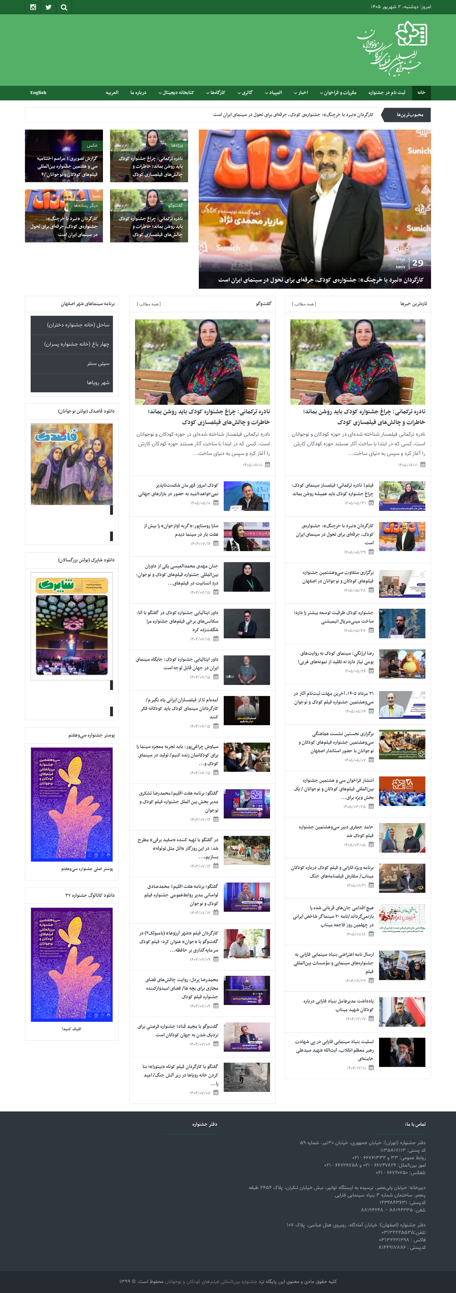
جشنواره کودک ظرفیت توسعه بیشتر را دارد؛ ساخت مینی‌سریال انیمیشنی (334, 617)
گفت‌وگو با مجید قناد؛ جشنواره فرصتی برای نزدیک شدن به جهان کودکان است (178, 1030)
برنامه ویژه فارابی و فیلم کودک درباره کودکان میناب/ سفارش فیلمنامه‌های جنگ (332, 872)
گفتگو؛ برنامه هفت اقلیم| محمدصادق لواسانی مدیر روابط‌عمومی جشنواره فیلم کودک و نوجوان (181, 895)
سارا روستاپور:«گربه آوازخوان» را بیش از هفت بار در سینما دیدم (181, 530)
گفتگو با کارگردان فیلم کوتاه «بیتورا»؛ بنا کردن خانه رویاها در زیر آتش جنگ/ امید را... (180, 1075)
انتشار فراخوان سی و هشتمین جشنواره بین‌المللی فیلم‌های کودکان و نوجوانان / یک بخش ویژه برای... (334, 789)
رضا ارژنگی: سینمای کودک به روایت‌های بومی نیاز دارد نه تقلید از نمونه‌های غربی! (336, 657)
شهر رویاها (98, 383)
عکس (92, 145)
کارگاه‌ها (218, 93)
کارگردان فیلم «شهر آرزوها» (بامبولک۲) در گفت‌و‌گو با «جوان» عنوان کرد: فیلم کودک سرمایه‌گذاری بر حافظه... (178, 941)
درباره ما (138, 93)
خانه (422, 93)
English (38, 93)
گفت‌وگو (175, 205)
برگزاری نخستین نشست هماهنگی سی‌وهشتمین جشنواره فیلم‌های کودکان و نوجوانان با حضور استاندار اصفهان (336, 742)
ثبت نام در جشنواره (387, 93)
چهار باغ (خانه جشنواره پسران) (76, 344)
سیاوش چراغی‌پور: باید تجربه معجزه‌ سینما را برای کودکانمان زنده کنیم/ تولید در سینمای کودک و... (177, 755)
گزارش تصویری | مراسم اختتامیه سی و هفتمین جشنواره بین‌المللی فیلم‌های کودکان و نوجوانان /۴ (67, 167)
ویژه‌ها (177, 145)
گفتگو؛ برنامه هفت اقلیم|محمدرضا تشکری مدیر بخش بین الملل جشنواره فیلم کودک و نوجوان (178, 802)
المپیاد (275, 93)
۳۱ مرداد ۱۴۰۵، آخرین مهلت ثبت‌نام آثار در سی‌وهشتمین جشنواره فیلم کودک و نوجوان (334, 698)
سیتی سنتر (98, 364)
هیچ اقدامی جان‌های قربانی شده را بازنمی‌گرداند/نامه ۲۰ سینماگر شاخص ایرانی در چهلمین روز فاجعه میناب (333, 916)
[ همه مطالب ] (304, 304)
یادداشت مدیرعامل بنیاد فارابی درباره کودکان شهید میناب (339, 1005)
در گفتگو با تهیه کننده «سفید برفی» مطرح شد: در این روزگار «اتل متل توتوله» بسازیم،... (178, 848)
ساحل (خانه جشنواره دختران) (78, 325)
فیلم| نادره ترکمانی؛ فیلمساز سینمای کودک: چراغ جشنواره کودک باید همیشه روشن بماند (332, 489)
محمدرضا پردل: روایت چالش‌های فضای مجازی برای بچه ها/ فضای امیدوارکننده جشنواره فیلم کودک (181, 988)
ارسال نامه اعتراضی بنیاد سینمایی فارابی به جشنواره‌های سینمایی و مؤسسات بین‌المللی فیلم (334, 963)
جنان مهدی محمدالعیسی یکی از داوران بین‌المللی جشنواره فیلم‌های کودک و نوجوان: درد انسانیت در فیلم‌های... (177, 574)
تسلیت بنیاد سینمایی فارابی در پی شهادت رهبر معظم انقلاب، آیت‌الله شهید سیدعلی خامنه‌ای (334, 1050)
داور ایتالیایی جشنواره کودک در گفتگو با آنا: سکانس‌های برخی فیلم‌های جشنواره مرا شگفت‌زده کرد (177, 621)
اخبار (303, 93)
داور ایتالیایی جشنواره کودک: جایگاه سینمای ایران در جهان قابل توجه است (177, 663)
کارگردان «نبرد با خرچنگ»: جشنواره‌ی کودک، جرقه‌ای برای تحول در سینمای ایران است (321, 280)
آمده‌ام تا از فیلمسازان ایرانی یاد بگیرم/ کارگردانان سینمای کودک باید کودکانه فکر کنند (179, 708)
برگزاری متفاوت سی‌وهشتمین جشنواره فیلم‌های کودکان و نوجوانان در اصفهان (302, 115)
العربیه (112, 93)
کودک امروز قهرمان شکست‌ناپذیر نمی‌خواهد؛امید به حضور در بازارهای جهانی (178, 489)
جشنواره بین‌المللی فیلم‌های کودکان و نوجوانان (211, 1282)
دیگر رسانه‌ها (86, 205)
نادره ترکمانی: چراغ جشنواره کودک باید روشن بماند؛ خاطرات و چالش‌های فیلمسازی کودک (151, 167)
